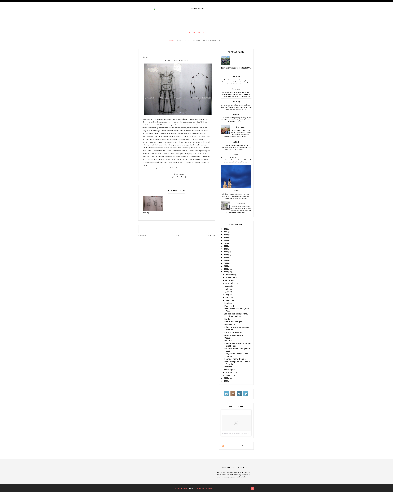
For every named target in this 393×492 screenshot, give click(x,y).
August (228, 286)
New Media (229, 324)
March (228, 300)
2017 (226, 254)
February (229, 372)
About (179, 40)
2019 (226, 249)
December (230, 274)
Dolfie (227, 319)
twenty (236, 114)
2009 (226, 381)
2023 (226, 237)
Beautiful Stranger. (233, 321)
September (230, 283)
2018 (226, 251)
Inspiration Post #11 (233, 332)
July (227, 289)
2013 (226, 266)
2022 (226, 240)
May (227, 294)
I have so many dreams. (235, 359)
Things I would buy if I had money (236, 354)
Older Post (211, 235)
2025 (226, 231)
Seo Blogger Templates (204, 488)
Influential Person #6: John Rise (236, 309)
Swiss (236, 190)
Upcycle (227, 338)
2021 (226, 243)
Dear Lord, (229, 306)
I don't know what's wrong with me (236, 328)
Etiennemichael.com (211, 40)
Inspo (187, 40)
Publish (236, 142)
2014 (226, 263)
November (230, 277)
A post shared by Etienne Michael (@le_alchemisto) (238, 433)
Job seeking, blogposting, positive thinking (236, 315)
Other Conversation (233, 335)
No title (228, 340)
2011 (226, 271)
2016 (226, 257)
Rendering (229, 303)
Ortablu (156, 122)
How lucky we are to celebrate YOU (236, 68)
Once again (229, 369)
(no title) (236, 76)
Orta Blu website (177, 168)
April (227, 297)
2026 (226, 229)
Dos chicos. (241, 127)
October (229, 280)
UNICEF (201, 122)
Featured (196, 40)
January (229, 375)
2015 (226, 260)
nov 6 (236, 154)
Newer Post (142, 235)
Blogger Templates (181, 488)
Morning (228, 366)
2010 (226, 378)
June (227, 292)
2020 (226, 246)
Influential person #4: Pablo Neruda (237, 362)
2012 (226, 269)
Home (171, 40)
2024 (226, 234)
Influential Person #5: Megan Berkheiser (237, 344)
